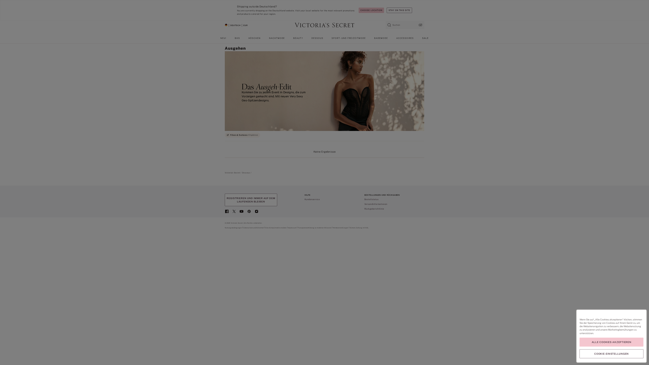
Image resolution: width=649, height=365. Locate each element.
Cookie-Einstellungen (611, 353)
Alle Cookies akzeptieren (611, 342)
